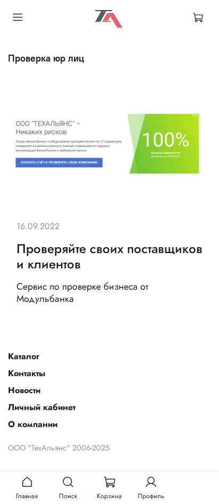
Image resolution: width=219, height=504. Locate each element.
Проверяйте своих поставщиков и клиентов (109, 256)
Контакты (26, 373)
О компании (32, 424)
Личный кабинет (41, 407)
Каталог (23, 356)
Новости (24, 390)
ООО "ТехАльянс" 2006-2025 (59, 447)
